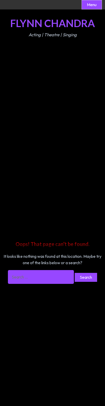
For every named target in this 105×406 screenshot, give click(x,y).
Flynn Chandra (52, 23)
